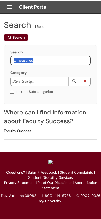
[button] (74, 81)
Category (18, 72)
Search (16, 52)
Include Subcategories (34, 91)
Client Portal (33, 7)
